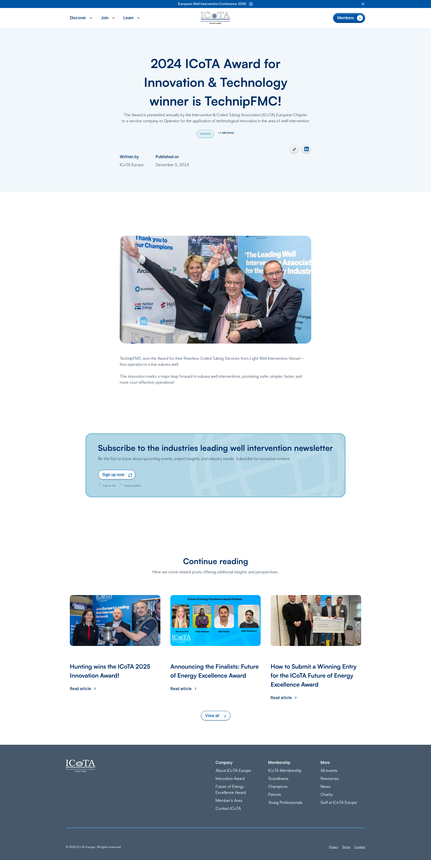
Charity (327, 795)
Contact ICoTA (228, 809)
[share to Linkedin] (306, 149)
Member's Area (229, 801)
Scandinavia (278, 779)
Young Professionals (285, 803)
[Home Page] (215, 18)
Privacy (333, 847)
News (325, 787)
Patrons (274, 795)
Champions (278, 787)
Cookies (359, 847)
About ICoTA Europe (233, 771)
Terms (346, 847)
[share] (294, 149)
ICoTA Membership (285, 771)
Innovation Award (230, 779)
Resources (330, 779)
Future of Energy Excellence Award (231, 790)
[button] (363, 4)
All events (329, 771)
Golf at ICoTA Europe (339, 803)
